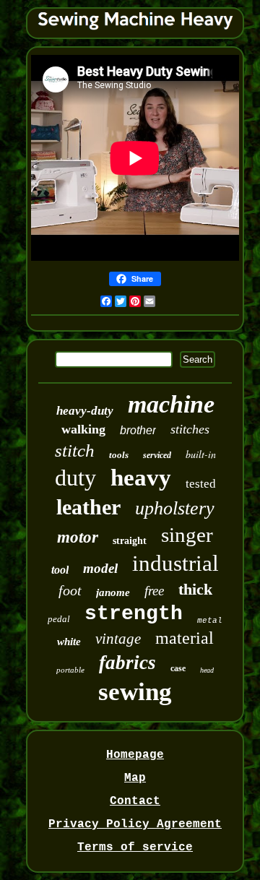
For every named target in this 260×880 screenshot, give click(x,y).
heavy (140, 478)
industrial (175, 563)
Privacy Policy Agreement (135, 824)
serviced (157, 455)
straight (130, 540)
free (154, 590)
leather (88, 507)
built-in (201, 454)
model (100, 568)
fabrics (127, 662)
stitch (75, 450)
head (207, 670)
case (178, 668)
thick (195, 589)
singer (187, 534)
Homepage (135, 755)
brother (138, 430)
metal (209, 620)
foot (70, 590)
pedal (59, 618)
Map (135, 778)
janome (113, 592)
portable (70, 669)
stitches (189, 429)
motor (77, 537)
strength (133, 614)
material (184, 638)
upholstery (174, 508)
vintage (118, 638)
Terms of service (135, 847)
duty (75, 478)
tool (60, 570)
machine (171, 404)
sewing (135, 692)
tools (119, 454)
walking (83, 429)
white (69, 641)
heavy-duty (84, 411)
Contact (135, 801)
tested (201, 484)
